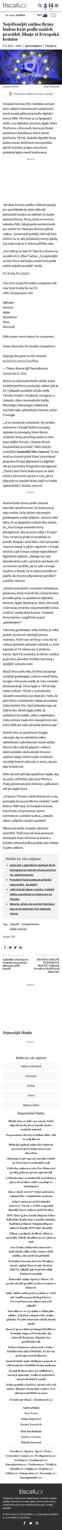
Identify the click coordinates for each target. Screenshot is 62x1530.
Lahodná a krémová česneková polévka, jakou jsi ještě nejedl (15, 964)
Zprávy (28, 1451)
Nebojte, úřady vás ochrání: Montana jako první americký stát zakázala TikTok (32, 908)
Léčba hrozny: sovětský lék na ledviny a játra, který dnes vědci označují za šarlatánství (31, 1182)
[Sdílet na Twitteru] (15, 947)
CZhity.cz (11, 1473)
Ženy (48, 1451)
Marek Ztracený (31, 1442)
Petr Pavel (31, 1413)
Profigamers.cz (45, 1456)
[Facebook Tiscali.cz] (24, 1523)
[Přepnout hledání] (40, 5)
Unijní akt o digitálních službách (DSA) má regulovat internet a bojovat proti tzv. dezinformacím (33, 869)
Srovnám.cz (47, 1473)
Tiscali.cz (16, 1451)
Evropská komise (30, 924)
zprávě (50, 205)
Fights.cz (31, 1469)
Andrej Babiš (31, 1407)
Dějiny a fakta (31, 1105)
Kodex (27, 1517)
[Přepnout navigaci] (45, 5)
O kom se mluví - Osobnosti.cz (31, 1400)
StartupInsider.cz (31, 1477)
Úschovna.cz (36, 1464)
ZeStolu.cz (20, 1460)
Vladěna (20, 15)
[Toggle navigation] (56, 5)
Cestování (12, 1456)
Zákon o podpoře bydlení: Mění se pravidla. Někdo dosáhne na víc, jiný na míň (31, 1238)
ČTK (13, 936)
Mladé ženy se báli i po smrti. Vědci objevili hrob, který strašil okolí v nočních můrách (31, 1125)
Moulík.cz (16, 1469)
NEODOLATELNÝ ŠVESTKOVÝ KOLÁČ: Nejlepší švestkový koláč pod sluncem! (46, 965)
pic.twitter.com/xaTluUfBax (20, 361)
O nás (20, 1517)
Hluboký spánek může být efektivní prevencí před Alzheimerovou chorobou (31, 1149)
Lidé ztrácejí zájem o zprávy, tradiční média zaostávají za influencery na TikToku (32, 894)
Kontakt (13, 1517)
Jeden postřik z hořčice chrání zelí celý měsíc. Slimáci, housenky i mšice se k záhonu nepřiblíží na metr (31, 1389)
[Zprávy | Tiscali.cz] (14, 5)
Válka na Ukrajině (31, 1066)
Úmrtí (31, 1095)
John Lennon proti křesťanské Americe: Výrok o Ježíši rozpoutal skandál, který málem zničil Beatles (31, 1206)
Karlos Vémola (31, 1437)
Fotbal (31, 1085)
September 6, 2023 (15, 373)
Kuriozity (31, 1076)
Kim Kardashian (31, 1431)
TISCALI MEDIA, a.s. (29, 1514)
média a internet (18, 929)
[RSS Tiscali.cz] (37, 1523)
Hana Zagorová (31, 1419)
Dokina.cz (45, 1469)
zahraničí (14, 924)
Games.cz (26, 1456)
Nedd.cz (51, 1464)
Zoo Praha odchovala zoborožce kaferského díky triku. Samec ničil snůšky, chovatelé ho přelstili (31, 1251)
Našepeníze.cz (28, 1473)
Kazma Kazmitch (31, 1424)
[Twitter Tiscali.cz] (30, 1523)
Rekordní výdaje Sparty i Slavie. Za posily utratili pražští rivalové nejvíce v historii (31, 1283)
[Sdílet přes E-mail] (20, 947)
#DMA (24, 273)
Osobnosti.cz (38, 1460)
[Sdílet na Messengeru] (10, 947)
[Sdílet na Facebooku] (5, 947)
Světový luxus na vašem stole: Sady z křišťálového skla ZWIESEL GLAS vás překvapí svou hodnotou (31, 1351)
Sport (38, 1451)
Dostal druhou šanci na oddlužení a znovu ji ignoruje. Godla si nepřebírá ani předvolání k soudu (31, 1375)
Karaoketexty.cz (16, 1464)
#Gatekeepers (19, 293)
